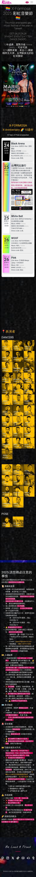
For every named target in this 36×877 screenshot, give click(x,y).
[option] (18, 84)
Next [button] (33, 91)
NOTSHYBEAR (24, 241)
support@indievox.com (24, 641)
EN (27, 2)
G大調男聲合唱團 (17, 221)
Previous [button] (2, 91)
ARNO (18, 224)
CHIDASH (14, 243)
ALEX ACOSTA (16, 248)
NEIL (18, 246)
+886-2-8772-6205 (24, 644)
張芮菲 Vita (23, 146)
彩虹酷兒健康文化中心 (20, 871)
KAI (17, 265)
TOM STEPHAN (16, 228)
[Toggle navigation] (31, 2)
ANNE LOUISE (16, 267)
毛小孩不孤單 (23, 777)
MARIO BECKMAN (17, 153)
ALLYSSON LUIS (17, 156)
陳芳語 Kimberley (25, 219)
